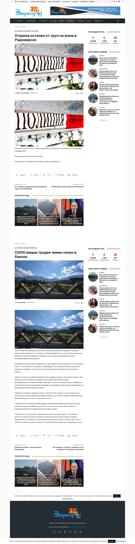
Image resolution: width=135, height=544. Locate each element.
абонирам (115, 36)
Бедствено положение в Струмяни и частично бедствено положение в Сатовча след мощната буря (26, 220)
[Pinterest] (70, 532)
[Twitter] (117, 1)
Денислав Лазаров (23, 93)
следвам (104, 36)
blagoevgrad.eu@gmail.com (78, 527)
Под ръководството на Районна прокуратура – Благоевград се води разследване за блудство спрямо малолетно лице (49, 220)
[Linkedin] (65, 532)
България (27, 31)
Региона (35, 31)
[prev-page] (16, 229)
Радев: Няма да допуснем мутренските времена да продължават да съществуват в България (72, 220)
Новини (25, 214)
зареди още (103, 120)
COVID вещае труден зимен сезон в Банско (67, 187)
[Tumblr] (75, 532)
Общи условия (38, 542)
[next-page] (19, 229)
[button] (118, 20)
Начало (17, 26)
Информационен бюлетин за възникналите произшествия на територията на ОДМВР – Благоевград (109, 99)
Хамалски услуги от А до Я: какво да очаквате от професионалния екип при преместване (109, 112)
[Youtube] (119, 1)
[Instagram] (114, 1)
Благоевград (49, 214)
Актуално (23, 26)
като (93, 36)
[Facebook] (112, 1)
